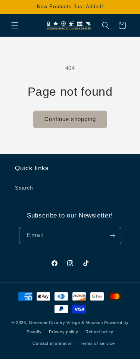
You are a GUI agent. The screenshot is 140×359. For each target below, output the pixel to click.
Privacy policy (63, 332)
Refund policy (99, 332)
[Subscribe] (113, 235)
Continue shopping (70, 119)
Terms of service (97, 343)
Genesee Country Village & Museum (66, 322)
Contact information (52, 343)
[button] (15, 25)
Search (24, 188)
